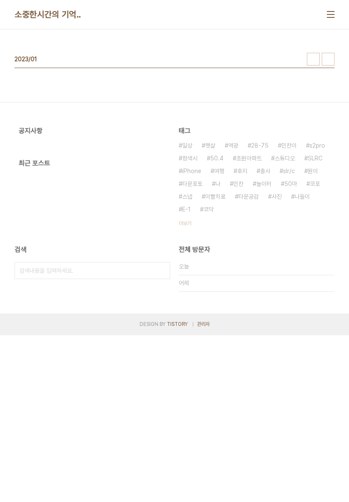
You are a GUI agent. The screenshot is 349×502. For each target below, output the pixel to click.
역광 (233, 145)
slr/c (289, 171)
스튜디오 (285, 158)
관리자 (203, 324)
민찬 (238, 183)
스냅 (187, 196)
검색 (162, 270)
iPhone (191, 171)
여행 (219, 171)
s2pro (317, 145)
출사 (265, 171)
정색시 (189, 158)
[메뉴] (330, 14)
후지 (242, 171)
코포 (315, 183)
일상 (187, 145)
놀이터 (264, 183)
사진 (277, 196)
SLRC (315, 158)
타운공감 (248, 196)
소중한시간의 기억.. (47, 14)
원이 (313, 171)
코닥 (208, 209)
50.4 (216, 158)
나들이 (302, 196)
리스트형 (328, 59)
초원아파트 (249, 158)
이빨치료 (215, 196)
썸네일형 (313, 59)
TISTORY (177, 324)
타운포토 (192, 183)
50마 (290, 183)
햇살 (210, 145)
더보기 (185, 223)
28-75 (260, 145)
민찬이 (289, 145)
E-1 (186, 209)
